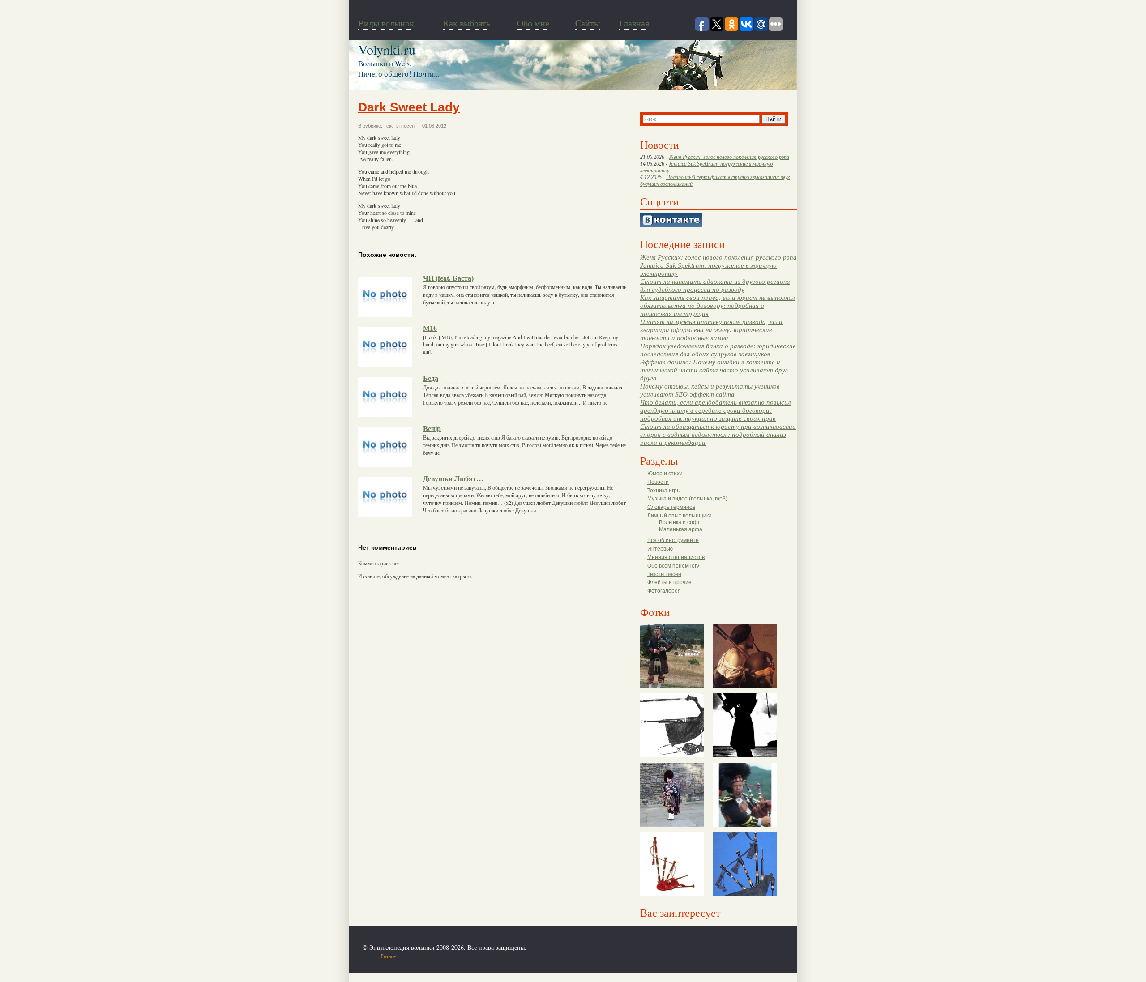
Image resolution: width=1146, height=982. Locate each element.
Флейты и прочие (669, 582)
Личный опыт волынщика (679, 515)
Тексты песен (664, 574)
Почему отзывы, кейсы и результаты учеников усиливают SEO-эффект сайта (710, 390)
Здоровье (411, 956)
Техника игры (664, 490)
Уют (542, 956)
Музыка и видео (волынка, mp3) (687, 498)
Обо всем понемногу (673, 566)
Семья (488, 956)
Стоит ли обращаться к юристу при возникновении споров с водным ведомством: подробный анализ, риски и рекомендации (718, 434)
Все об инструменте (673, 540)
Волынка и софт (679, 522)
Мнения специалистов (676, 557)
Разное (388, 956)
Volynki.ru (386, 49)
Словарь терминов (671, 507)
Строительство (462, 956)
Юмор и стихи (665, 473)
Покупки (433, 956)
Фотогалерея (664, 591)
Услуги (526, 956)
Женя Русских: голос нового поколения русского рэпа (729, 157)
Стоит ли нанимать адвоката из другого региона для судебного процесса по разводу (715, 285)
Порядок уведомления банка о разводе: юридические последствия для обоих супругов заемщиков (718, 350)
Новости (658, 482)
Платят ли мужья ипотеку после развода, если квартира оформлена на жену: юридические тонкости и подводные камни (711, 330)
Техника (507, 956)
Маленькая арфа (680, 529)
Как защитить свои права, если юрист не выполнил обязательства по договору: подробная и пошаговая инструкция (717, 305)
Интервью (660, 549)
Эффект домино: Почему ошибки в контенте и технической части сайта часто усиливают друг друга (714, 370)
